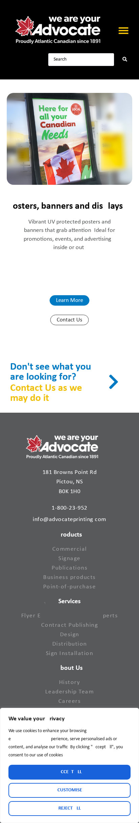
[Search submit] (124, 60)
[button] (123, 31)
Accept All (70, 772)
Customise (69, 790)
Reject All (69, 808)
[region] (69, 765)
